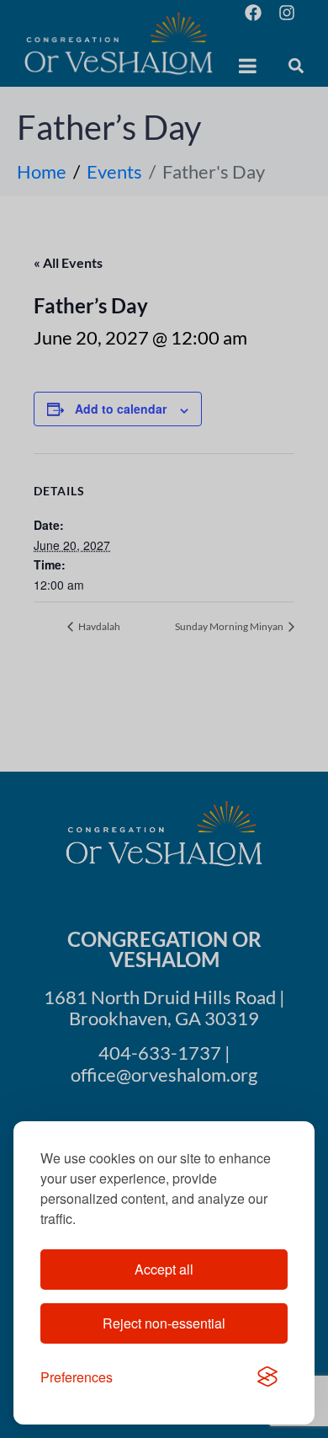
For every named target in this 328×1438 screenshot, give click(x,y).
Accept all (164, 1269)
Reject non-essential (164, 1323)
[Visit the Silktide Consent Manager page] (267, 1377)
